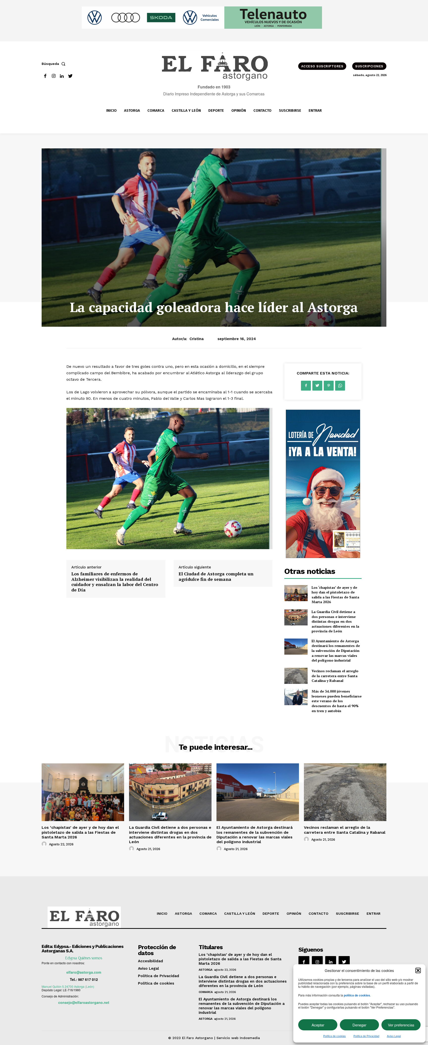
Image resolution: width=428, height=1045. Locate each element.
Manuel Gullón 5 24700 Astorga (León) (68, 986)
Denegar (359, 1024)
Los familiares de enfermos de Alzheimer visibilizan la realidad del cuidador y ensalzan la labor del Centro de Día (114, 582)
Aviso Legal (394, 1036)
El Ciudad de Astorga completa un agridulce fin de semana (216, 576)
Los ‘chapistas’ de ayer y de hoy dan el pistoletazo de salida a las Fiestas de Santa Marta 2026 (335, 594)
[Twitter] (70, 76)
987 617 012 (88, 979)
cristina (196, 339)
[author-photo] (45, 844)
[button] (418, 970)
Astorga (206, 969)
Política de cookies (334, 1036)
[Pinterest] (329, 386)
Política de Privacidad (366, 1036)
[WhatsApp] (340, 386)
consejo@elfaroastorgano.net (83, 1002)
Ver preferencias (401, 1024)
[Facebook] (45, 76)
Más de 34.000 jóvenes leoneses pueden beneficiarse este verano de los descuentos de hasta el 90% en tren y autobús (337, 701)
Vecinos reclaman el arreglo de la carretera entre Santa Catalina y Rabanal (335, 676)
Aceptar (318, 1024)
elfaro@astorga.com (83, 972)
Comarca (206, 992)
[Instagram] (53, 76)
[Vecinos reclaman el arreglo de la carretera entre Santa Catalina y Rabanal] (295, 676)
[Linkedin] (62, 76)
